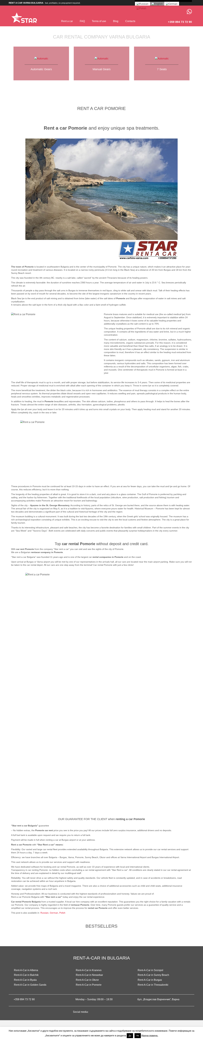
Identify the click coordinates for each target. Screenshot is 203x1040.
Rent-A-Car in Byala (25, 980)
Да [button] (130, 1035)
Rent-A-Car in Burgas (150, 980)
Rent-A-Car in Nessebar (89, 975)
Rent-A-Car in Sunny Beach (153, 975)
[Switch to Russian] (142, 4)
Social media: (81, 1012)
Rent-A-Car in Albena (26, 970)
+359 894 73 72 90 (24, 999)
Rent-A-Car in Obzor (87, 980)
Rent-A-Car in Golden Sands (30, 984)
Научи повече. (149, 1035)
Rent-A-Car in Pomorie (89, 984)
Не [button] (137, 1035)
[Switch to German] (171, 4)
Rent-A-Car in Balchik (26, 975)
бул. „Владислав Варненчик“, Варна (158, 999)
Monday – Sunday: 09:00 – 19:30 (94, 999)
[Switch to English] (157, 4)
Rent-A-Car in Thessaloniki (153, 984)
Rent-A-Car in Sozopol (150, 970)
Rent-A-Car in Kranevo (89, 970)
